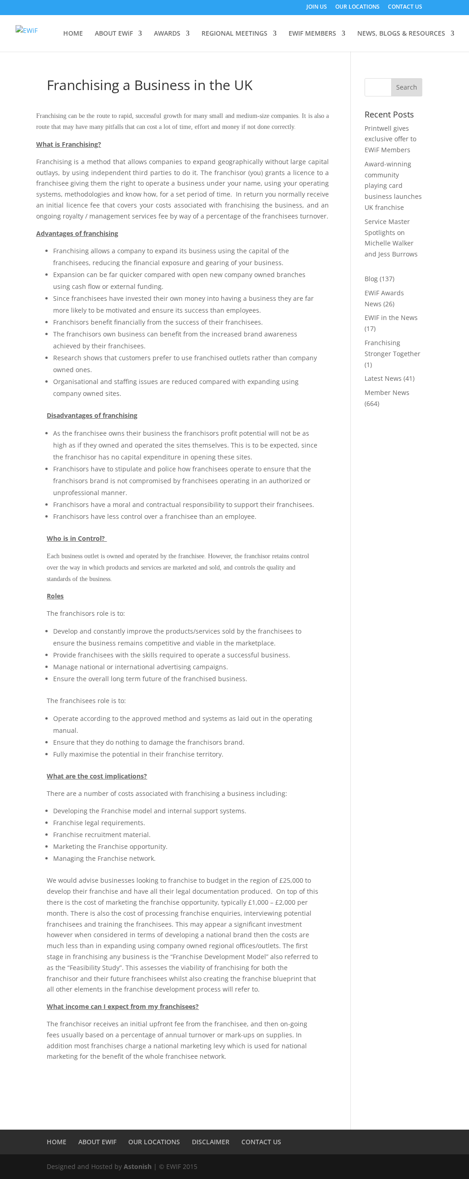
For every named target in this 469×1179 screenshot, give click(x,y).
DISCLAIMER (210, 1141)
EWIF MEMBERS (312, 33)
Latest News (383, 378)
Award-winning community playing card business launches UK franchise (393, 186)
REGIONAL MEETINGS (234, 33)
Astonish (138, 1166)
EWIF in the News (391, 317)
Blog (371, 278)
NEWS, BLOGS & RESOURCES (401, 33)
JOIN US (316, 7)
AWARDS (167, 33)
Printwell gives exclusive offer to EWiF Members (390, 139)
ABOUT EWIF (97, 1141)
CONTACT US (405, 7)
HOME (73, 33)
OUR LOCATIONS (357, 7)
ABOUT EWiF (114, 33)
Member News (387, 392)
